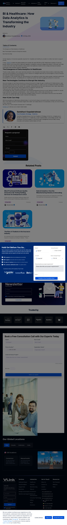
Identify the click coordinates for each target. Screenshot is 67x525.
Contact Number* (54, 248)
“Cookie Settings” (7, 521)
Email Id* (37, 255)
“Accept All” (15, 519)
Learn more (6, 523)
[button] (52, 250)
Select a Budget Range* (56, 255)
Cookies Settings (39, 517)
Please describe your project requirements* (44, 264)
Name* (36, 248)
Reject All (48, 517)
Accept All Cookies (58, 517)
